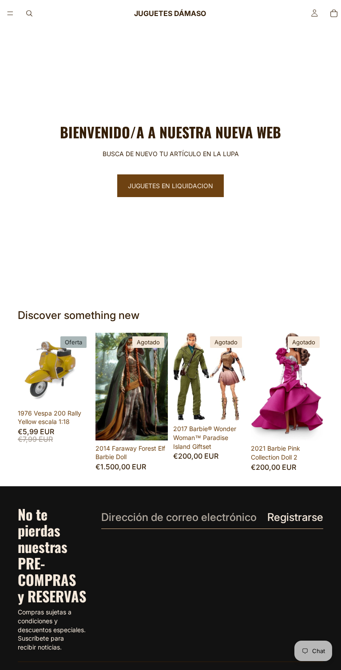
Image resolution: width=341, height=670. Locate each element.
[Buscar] (29, 13)
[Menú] (10, 13)
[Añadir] (76, 391)
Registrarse (295, 517)
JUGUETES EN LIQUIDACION (170, 186)
